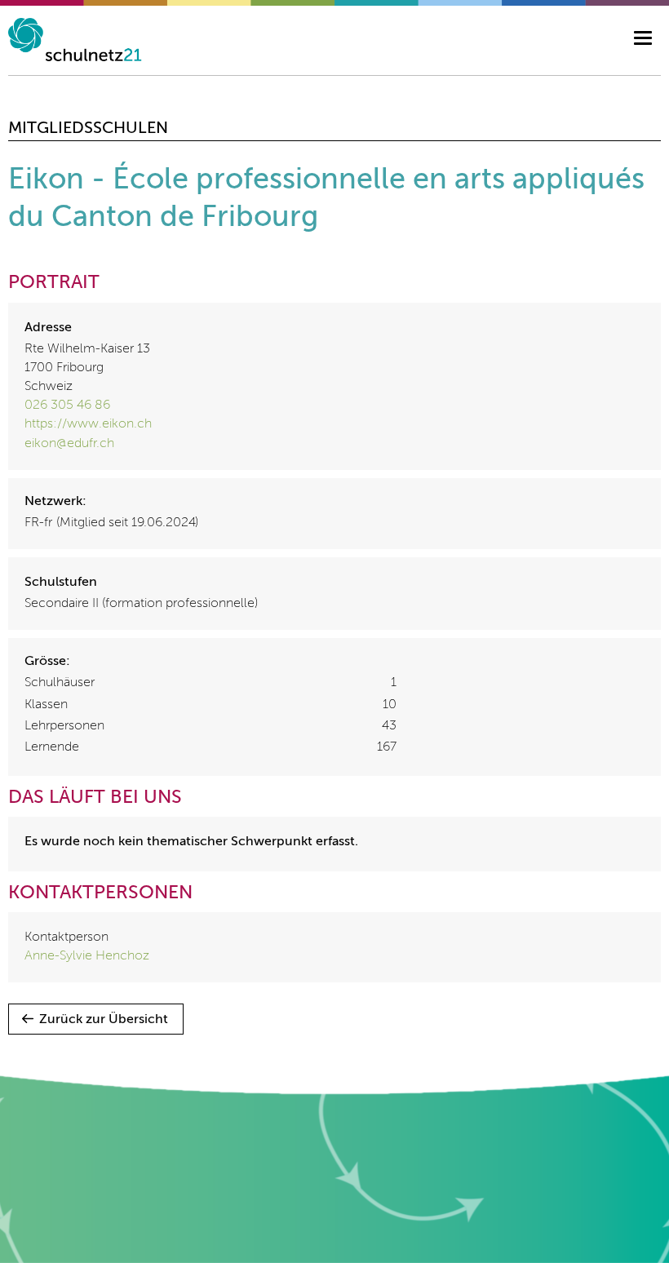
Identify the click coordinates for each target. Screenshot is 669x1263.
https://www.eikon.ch (88, 424)
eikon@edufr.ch (69, 443)
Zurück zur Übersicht (103, 1019)
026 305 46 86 (67, 405)
